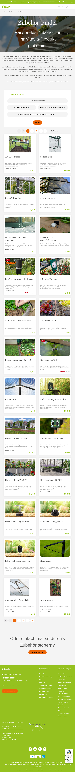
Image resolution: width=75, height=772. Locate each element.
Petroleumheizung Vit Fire (17, 521)
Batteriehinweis (43, 694)
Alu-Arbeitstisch (12, 157)
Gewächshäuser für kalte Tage (65, 709)
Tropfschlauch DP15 (49, 320)
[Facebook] (30, 749)
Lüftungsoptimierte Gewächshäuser (63, 715)
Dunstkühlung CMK (49, 360)
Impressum (19, 770)
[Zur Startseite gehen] (6, 6)
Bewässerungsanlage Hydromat (19, 279)
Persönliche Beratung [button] (65, 2)
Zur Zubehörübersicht (37, 652)
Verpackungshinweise (45, 688)
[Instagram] (44, 749)
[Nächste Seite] (41, 131)
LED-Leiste (10, 399)
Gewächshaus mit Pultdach (63, 704)
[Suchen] (63, 6)
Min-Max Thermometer (50, 279)
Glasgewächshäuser (64, 674)
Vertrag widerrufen (10, 691)
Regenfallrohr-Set (13, 198)
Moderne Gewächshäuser (65, 676)
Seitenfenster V (47, 157)
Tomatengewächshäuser (65, 699)
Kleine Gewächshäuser (64, 682)
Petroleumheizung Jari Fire (52, 521)
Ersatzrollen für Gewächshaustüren (48, 238)
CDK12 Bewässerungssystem (18, 320)
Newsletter (42, 682)
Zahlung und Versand (45, 685)
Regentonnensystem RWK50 (18, 360)
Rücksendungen (44, 691)
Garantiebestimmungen (46, 697)
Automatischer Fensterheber (17, 600)
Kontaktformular (16, 685)
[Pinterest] (40, 749)
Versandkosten (41, 762)
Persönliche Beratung (45, 676)
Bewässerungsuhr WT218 (51, 438)
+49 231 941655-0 (8, 678)
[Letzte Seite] (45, 131)
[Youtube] (35, 749)
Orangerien (61, 679)
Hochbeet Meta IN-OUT (16, 480)
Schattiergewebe (47, 198)
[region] (37, 34)
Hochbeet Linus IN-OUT (16, 438)
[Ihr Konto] (67, 6)
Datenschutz (29, 770)
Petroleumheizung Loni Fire (17, 561)
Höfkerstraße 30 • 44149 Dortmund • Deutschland (12, 727)
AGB (50, 770)
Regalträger (45, 561)
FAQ (40, 679)
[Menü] (59, 6)
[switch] (69, 761)
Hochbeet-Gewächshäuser (63, 692)
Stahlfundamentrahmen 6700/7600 (15, 238)
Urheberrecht (59, 770)
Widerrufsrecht (41, 770)
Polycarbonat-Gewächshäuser (63, 687)
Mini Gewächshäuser (64, 696)
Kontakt (41, 674)
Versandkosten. (37, 766)
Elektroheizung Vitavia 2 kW (53, 399)
